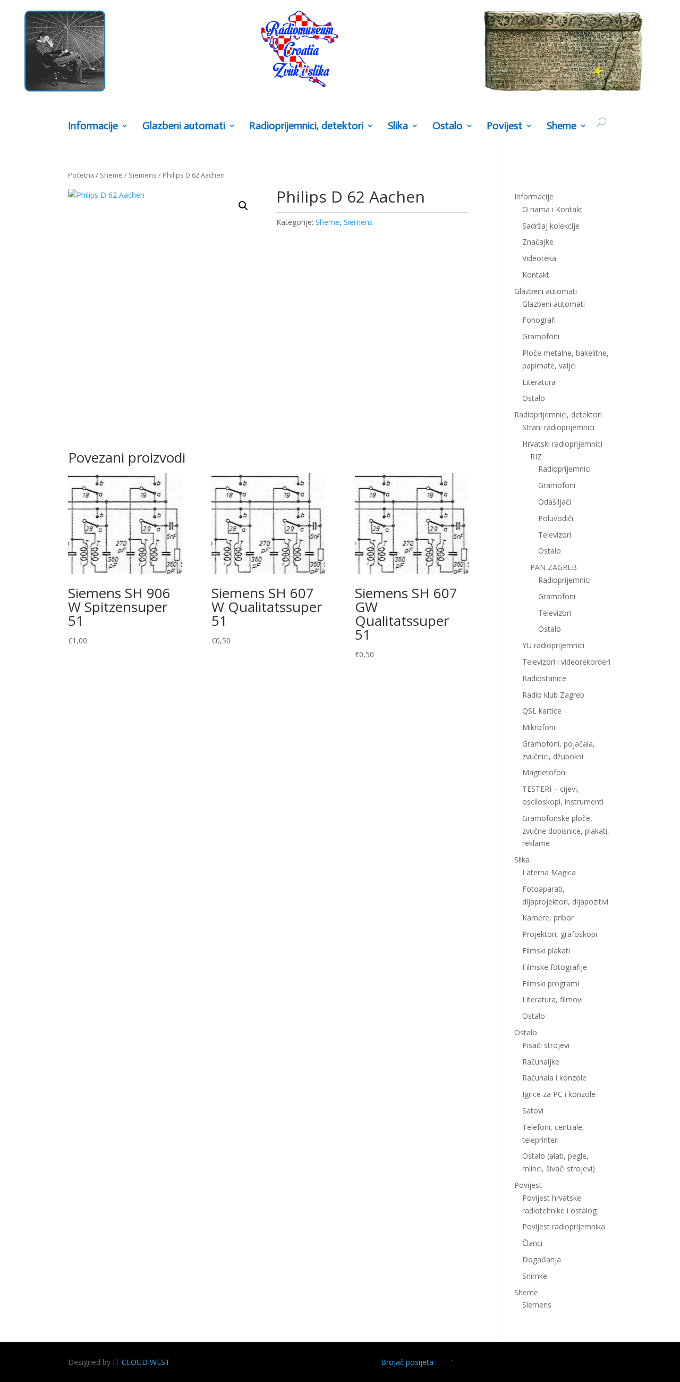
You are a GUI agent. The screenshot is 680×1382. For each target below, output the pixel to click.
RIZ (536, 456)
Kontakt (535, 275)
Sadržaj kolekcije (551, 226)
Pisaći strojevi (546, 1045)
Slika (398, 126)
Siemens (143, 175)
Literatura (539, 382)
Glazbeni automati (553, 304)
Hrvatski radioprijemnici (562, 444)
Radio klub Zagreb (553, 695)
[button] (243, 205)
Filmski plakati (546, 950)
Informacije (93, 126)
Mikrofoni (538, 727)
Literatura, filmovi (552, 999)
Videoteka (539, 258)
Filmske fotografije (554, 967)
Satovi (532, 1110)
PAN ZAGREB (553, 567)
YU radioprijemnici (553, 645)
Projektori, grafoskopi (559, 934)
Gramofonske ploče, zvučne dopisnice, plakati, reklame (565, 831)
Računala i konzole (554, 1078)
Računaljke (540, 1062)
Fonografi (539, 320)
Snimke (534, 1276)
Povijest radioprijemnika (563, 1226)
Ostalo (549, 551)
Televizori (554, 535)
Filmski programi (550, 983)
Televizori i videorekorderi (566, 662)
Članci (532, 1243)
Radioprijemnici (564, 469)
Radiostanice (544, 678)
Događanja (541, 1259)
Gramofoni (540, 336)
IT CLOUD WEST (141, 1362)
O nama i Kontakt (552, 209)
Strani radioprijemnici (558, 427)
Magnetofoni (544, 772)
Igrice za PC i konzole (559, 1094)
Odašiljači (554, 502)
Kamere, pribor (548, 917)
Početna (81, 175)
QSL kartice (542, 711)
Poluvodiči (555, 518)
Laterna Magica (549, 872)
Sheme (561, 126)
